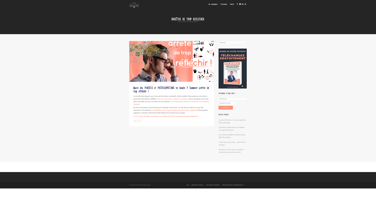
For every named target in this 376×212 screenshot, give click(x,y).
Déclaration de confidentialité (232, 185)
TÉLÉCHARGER (223, 4)
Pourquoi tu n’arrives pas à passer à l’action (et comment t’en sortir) (231, 151)
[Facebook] (237, 4)
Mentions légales (197, 185)
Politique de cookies (213, 185)
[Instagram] (240, 4)
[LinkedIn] (242, 4)
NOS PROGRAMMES (213, 4)
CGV (188, 185)
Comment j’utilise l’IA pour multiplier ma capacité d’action (232, 129)
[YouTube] (245, 4)
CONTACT (232, 4)
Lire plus (137, 120)
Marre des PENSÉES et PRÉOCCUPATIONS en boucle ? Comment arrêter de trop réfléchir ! (171, 89)
